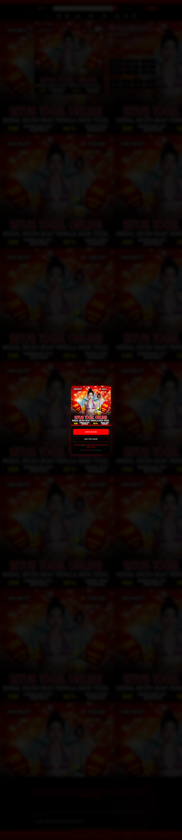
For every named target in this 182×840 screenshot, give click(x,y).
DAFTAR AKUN (91, 439)
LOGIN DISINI (91, 432)
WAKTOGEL (88, 450)
